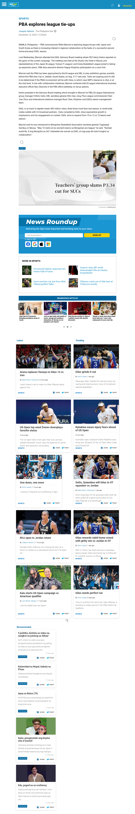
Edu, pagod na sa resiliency (32, 785)
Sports (24, 18)
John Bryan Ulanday (29, 601)
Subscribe (127, 6)
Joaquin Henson (26, 31)
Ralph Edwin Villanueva (86, 490)
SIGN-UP (97, 235)
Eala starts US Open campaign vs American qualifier (39, 594)
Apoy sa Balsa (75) (28, 693)
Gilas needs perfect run (89, 593)
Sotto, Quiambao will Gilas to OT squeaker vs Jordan (94, 484)
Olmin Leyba (82, 377)
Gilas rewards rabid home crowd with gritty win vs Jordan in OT (94, 539)
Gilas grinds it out (85, 371)
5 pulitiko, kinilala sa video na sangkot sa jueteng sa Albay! (33, 634)
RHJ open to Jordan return (35, 537)
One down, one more (32, 482)
